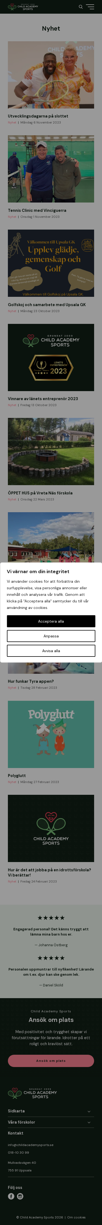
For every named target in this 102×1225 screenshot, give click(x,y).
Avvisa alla (51, 650)
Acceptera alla (51, 621)
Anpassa (51, 636)
